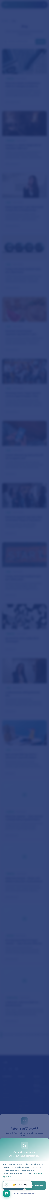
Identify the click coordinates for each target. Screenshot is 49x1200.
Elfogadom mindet (35, 1185)
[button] (17, 1184)
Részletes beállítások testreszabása (24, 1194)
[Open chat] (6, 1193)
